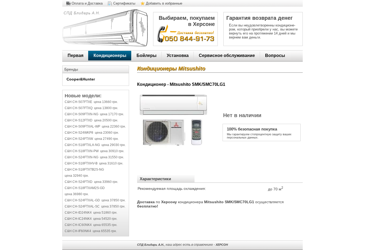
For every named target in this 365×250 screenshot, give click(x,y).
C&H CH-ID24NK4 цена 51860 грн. (91, 212)
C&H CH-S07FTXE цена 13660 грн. (91, 102)
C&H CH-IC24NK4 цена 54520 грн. (91, 219)
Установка (178, 55)
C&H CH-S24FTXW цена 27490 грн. (92, 139)
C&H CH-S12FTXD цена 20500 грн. (91, 120)
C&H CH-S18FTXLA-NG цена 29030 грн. (95, 145)
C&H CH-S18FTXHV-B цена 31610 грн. (94, 163)
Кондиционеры (110, 55)
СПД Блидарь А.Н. (81, 13)
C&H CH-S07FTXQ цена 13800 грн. (91, 108)
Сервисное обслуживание (227, 55)
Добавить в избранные (164, 3)
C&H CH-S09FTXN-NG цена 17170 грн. (94, 114)
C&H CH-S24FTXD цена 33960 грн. (91, 182)
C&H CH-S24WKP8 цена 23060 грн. (92, 132)
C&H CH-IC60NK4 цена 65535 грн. (91, 225)
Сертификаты (124, 3)
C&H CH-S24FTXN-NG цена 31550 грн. (94, 157)
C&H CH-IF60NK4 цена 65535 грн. (91, 231)
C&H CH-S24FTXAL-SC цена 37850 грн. (95, 206)
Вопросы (275, 55)
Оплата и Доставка (87, 3)
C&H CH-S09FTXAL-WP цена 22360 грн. (95, 126)
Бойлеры (147, 55)
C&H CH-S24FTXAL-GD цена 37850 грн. (95, 200)
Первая (75, 55)
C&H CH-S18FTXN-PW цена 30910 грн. (94, 151)
